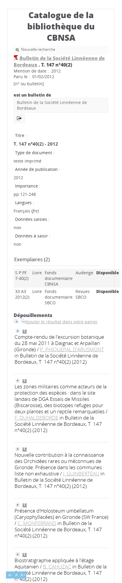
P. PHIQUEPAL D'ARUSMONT (72, 349)
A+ (22, 575)
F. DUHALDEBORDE (36, 417)
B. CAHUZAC (57, 566)
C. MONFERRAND (36, 523)
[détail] (18, 331)
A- (10, 575)
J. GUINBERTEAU (81, 473)
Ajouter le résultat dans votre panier (61, 321)
